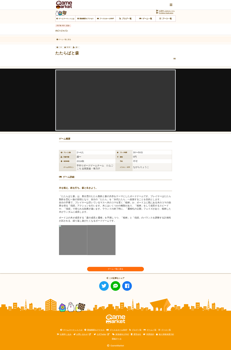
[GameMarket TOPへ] (115, 319)
